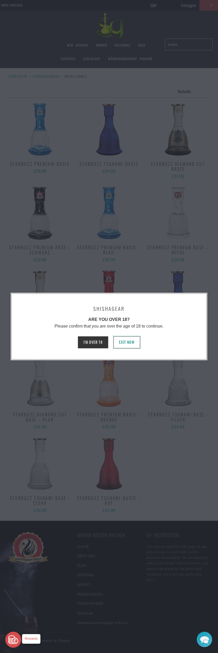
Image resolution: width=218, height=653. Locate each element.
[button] (204, 639)
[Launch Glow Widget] (13, 640)
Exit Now (127, 342)
